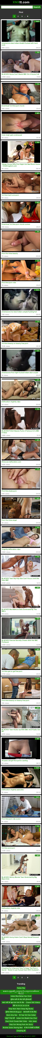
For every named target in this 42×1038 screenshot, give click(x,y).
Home (9, 1036)
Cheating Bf (21, 1031)
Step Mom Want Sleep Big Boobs (21, 1009)
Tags (14, 1036)
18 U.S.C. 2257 (29, 1036)
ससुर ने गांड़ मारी (10, 1018)
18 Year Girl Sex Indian (27, 1015)
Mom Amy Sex (11, 1015)
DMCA (20, 1036)
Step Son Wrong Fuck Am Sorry (21, 1024)
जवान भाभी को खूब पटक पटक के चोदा (13, 1002)
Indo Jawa (32, 1021)
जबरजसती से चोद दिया (29, 1012)
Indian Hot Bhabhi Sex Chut (27, 1018)
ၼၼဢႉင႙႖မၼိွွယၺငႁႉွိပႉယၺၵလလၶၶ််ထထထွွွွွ (21, 992)
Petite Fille (21, 988)
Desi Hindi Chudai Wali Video (16, 1021)
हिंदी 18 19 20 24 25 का (21, 1006)
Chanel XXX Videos (33, 1002)
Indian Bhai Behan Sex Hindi (21, 996)
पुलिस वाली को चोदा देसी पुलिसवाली (21, 999)
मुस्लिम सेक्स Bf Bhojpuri (13, 1012)
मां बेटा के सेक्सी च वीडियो (31, 1028)
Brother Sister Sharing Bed (12, 1028)
